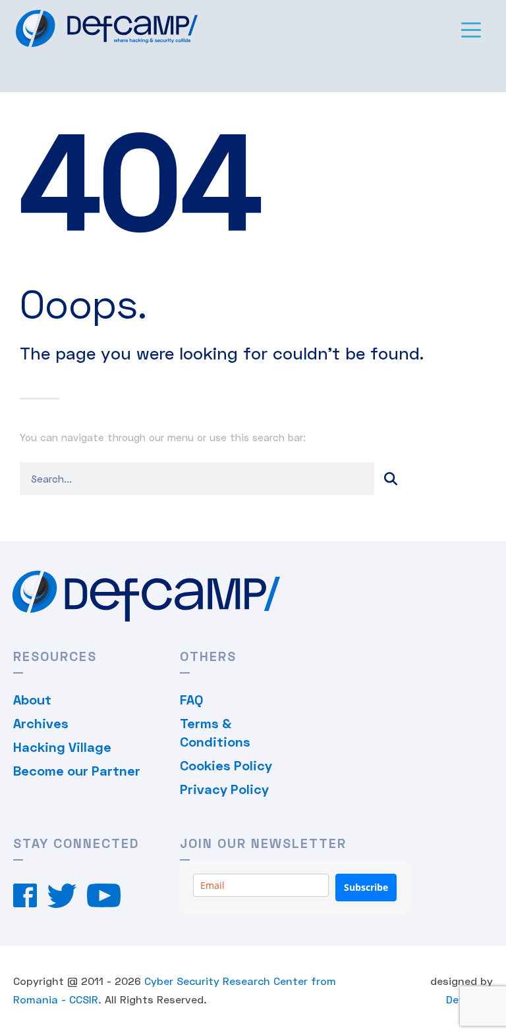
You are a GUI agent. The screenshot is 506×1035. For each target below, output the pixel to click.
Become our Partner (76, 770)
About (32, 699)
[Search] (390, 478)
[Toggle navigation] (471, 29)
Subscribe (366, 887)
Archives (41, 723)
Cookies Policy (226, 765)
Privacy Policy (224, 789)
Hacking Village (62, 747)
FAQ (191, 699)
